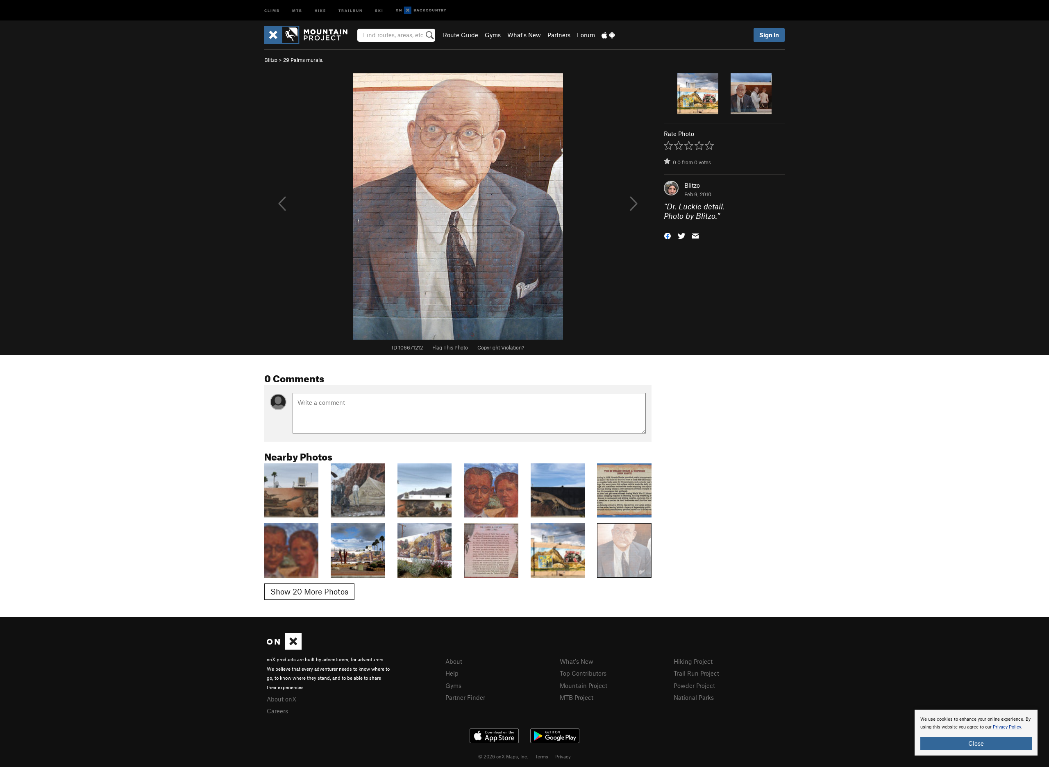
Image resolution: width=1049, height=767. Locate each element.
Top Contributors (583, 673)
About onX (281, 699)
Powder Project (694, 685)
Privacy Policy (1007, 727)
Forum (586, 35)
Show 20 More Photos (309, 591)
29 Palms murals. (303, 60)
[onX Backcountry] (421, 10)
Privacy (563, 756)
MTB (297, 10)
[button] (667, 235)
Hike (320, 10)
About (453, 661)
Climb (272, 10)
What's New (524, 35)
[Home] (310, 35)
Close (976, 743)
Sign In (769, 35)
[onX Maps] (284, 647)
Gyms (493, 35)
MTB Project (576, 697)
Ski (379, 10)
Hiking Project (693, 661)
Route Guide (460, 35)
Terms (541, 756)
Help (452, 673)
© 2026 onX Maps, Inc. (503, 756)
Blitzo (270, 60)
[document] (976, 732)
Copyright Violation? (500, 347)
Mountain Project (583, 685)
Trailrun (350, 10)
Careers (277, 711)
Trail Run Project (696, 673)
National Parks (694, 697)
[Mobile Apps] (608, 35)
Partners (558, 35)
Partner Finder (465, 697)
